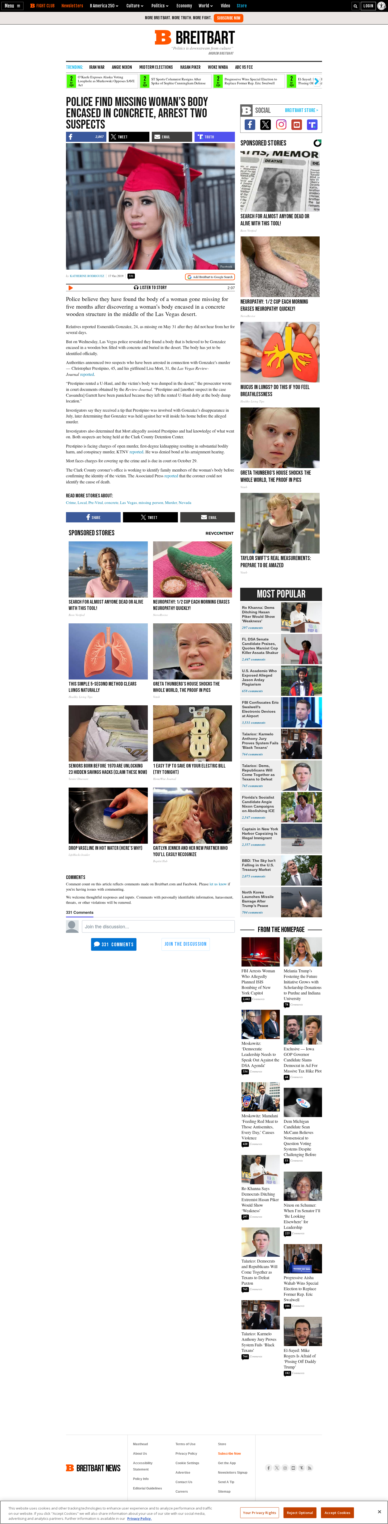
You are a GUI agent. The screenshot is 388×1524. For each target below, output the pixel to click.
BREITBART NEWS (98, 1467)
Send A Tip (226, 1482)
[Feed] (309, 1468)
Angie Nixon (122, 67)
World (204, 5)
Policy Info (141, 1479)
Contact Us (184, 1482)
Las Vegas (128, 502)
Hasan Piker (190, 67)
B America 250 (102, 5)
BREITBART (204, 37)
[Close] (379, 1511)
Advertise (183, 1472)
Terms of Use (186, 1444)
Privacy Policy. (139, 1518)
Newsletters (72, 5)
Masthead (140, 1444)
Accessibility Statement (143, 1466)
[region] (194, 1512)
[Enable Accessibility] (382, 6)
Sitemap (224, 1491)
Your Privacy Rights (259, 1512)
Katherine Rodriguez (87, 276)
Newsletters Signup (232, 1472)
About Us (140, 1453)
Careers (182, 1491)
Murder (171, 502)
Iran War (97, 67)
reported (87, 374)
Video (225, 5)
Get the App (227, 1463)
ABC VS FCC (244, 67)
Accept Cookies (338, 1512)
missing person (151, 502)
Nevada (185, 502)
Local (82, 502)
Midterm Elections (156, 67)
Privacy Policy (186, 1453)
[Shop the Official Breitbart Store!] (301, 111)
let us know (218, 883)
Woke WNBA (218, 67)
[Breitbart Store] (242, 5)
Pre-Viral (95, 502)
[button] (12, 6)
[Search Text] (355, 6)
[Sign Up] (228, 18)
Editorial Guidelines (147, 1488)
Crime (71, 502)
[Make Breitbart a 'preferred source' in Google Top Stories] (210, 277)
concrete (112, 502)
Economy (184, 5)
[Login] (368, 6)
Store (222, 1444)
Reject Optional (300, 1512)
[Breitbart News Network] (246, 111)
